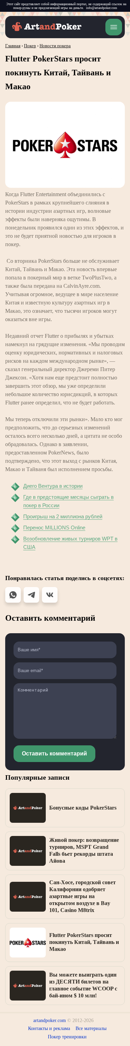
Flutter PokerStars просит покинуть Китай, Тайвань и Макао (84, 942)
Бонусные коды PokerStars (82, 808)
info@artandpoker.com (101, 8)
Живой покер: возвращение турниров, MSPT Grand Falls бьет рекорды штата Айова (84, 850)
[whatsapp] (13, 595)
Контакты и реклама (49, 1028)
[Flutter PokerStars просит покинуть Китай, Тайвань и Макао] (28, 942)
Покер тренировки (67, 1036)
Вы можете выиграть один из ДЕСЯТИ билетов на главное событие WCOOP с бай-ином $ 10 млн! (83, 985)
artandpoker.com (49, 1020)
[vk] (50, 595)
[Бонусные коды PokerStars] (28, 808)
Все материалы (91, 1028)
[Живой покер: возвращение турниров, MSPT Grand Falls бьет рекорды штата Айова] (28, 851)
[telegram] (31, 595)
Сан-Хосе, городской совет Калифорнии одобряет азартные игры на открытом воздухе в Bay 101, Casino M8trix (82, 896)
